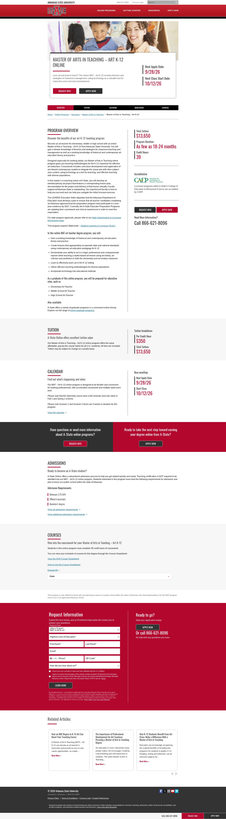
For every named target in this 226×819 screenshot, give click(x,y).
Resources (154, 10)
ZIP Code (90, 658)
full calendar (57, 412)
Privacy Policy (53, 798)
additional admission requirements (67, 514)
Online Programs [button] (106, 10)
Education (76, 114)
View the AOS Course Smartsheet (63, 559)
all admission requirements (64, 509)
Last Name (91, 644)
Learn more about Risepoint (101, 699)
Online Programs (62, 114)
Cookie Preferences (100, 798)
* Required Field (55, 625)
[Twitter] (165, 791)
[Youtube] (172, 791)
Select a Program (56, 628)
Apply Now (173, 10)
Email (53, 651)
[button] (54, 570)
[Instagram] (169, 791)
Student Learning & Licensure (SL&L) (98, 226)
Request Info (64, 91)
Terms (103, 678)
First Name (55, 644)
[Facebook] (161, 791)
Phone (62, 658)
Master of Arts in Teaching (93, 114)
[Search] (176, 2)
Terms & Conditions (70, 798)
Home (50, 114)
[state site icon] (57, 10)
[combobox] (84, 630)
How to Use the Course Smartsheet (64, 565)
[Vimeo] (176, 791)
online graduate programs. (82, 310)
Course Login (137, 2)
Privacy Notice (88, 699)
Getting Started (131, 10)
